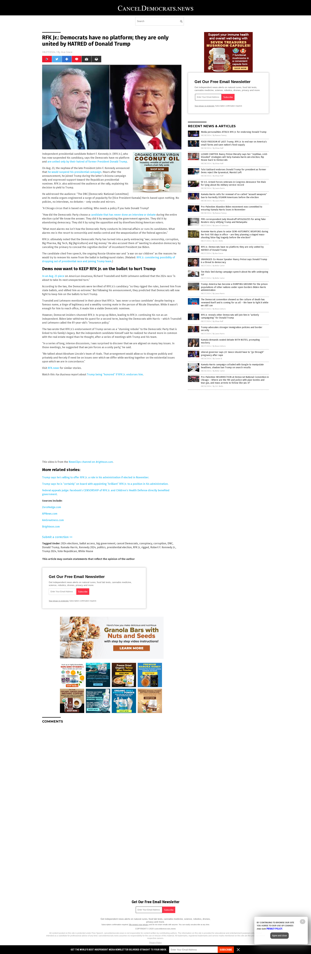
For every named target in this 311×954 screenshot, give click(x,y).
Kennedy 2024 (87, 547)
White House (85, 551)
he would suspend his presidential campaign (74, 172)
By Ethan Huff (218, 148)
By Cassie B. (217, 359)
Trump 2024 (49, 551)
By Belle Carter (219, 266)
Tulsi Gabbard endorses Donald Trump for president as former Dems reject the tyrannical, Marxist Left (233, 171)
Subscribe (226, 949)
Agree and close (279, 935)
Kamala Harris (69, 547)
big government (105, 543)
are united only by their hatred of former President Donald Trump (87, 161)
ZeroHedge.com (51, 507)
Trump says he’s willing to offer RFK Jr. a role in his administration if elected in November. (95, 477)
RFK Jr (136, 547)
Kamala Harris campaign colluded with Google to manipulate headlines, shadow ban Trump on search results (232, 366)
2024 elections (69, 543)
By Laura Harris (219, 188)
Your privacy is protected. (59, 601)
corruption (159, 543)
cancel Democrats (127, 543)
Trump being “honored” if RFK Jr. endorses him (115, 374)
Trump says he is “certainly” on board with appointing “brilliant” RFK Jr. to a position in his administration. (105, 483)
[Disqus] (111, 766)
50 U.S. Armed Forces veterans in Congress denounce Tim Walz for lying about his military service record (233, 183)
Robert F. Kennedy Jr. (162, 547)
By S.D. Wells (218, 241)
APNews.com (49, 513)
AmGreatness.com (53, 520)
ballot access (87, 543)
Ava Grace (66, 52)
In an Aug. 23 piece (53, 276)
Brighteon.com (51, 526)
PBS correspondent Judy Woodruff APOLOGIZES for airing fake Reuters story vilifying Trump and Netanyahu (233, 221)
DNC (170, 543)
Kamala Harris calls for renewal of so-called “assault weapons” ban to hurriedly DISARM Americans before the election (234, 196)
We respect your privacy (139, 925)
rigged (145, 547)
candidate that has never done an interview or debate (123, 214)
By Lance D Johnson (220, 225)
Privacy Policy (155, 943)
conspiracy (145, 543)
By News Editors (219, 309)
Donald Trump (50, 547)
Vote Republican (67, 551)
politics (101, 547)
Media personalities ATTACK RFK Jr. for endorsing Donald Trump (233, 132)
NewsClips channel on (91, 461)
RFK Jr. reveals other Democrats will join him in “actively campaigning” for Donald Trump (230, 316)
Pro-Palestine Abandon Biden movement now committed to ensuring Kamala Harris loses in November (231, 208)
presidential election (119, 547)
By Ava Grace (218, 253)
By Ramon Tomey (219, 135)
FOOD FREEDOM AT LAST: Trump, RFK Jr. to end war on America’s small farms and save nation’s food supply (234, 143)
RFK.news (53, 368)
